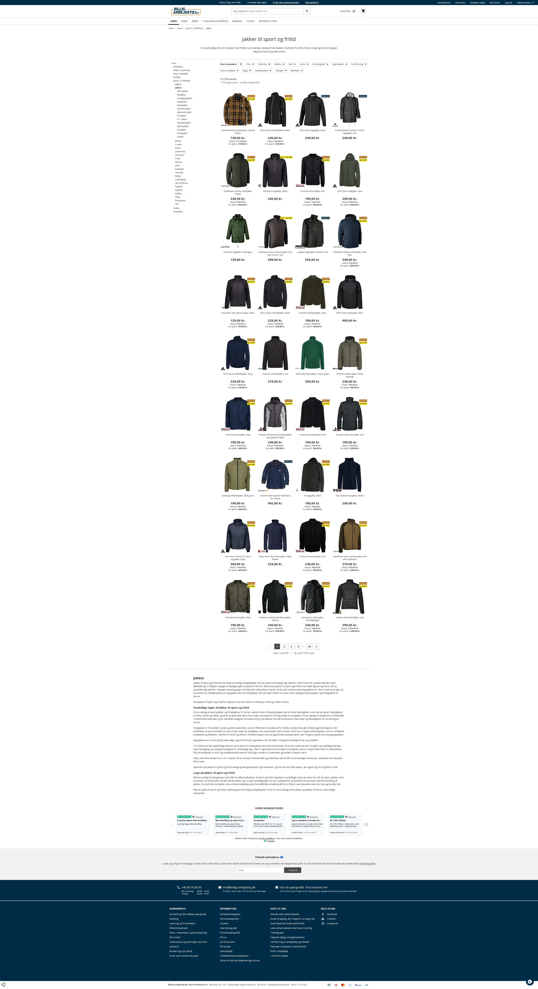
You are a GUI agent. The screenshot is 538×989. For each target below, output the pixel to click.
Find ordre (460, 2)
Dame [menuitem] (184, 21)
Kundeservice (444, 2)
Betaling (174, 918)
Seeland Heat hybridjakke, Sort (350, 617)
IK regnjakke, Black (312, 495)
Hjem (171, 28)
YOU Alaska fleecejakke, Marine (349, 495)
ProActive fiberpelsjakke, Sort (312, 434)
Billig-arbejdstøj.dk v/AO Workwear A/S (188, 984)
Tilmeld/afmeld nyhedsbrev (234, 955)
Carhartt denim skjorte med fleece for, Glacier (275, 497)
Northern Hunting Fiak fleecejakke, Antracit (275, 619)
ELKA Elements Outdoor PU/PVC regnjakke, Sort (350, 131)
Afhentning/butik (179, 928)
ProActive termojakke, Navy (238, 434)
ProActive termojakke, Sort (312, 191)
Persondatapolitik (229, 918)
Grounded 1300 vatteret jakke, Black (237, 313)
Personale (225, 946)
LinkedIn (331, 918)
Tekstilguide (276, 932)
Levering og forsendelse (182, 923)
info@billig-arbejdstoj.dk (239, 887)
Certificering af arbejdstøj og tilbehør (289, 941)
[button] (530, 981)
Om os (223, 937)
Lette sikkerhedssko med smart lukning (291, 928)
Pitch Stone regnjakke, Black (312, 130)
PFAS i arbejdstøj (279, 951)
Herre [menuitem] (173, 21)
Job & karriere (227, 941)
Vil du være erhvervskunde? (184, 955)
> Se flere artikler (279, 955)
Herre (179, 28)
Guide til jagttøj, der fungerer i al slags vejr (292, 918)
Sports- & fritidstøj (194, 28)
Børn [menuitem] (195, 21)
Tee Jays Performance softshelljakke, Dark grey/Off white (275, 436)
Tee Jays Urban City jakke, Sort (350, 434)
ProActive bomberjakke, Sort (313, 556)
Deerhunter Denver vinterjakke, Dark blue (350, 253)
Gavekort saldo (477, 2)
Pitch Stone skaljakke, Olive (349, 191)
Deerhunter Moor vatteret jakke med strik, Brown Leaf (275, 253)
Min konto (495, 2)
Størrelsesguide (228, 928)
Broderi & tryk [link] (268, 21)
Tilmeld (292, 870)
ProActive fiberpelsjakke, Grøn (312, 313)
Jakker (209, 28)
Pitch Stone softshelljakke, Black (275, 130)
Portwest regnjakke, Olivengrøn (238, 252)
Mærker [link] (237, 21)
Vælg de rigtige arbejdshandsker (287, 937)
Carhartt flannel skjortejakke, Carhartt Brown (238, 131)
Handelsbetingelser (230, 914)
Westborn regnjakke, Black (275, 191)
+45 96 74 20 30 (191, 887)
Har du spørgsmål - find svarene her (304, 887)
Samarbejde (226, 951)
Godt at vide (278, 908)
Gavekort (174, 946)
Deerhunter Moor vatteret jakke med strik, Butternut (350, 558)
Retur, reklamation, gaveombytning (188, 932)
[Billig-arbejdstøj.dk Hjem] (186, 11)
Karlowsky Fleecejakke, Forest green (312, 374)
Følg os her (328, 908)
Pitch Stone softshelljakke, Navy (237, 374)
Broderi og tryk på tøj (181, 951)
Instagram (332, 923)
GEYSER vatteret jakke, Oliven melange (349, 375)
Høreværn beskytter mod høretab (288, 946)
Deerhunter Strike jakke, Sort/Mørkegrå (313, 619)
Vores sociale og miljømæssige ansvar (240, 960)
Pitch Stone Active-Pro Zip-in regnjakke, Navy (238, 558)
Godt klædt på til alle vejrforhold (287, 923)
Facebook (331, 914)
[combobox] (270, 11)
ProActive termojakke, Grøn (238, 617)
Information (228, 908)
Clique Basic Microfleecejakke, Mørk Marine (275, 558)
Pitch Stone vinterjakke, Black (349, 313)
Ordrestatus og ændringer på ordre (188, 941)
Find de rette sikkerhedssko (284, 914)
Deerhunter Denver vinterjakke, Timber (238, 192)
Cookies (224, 923)
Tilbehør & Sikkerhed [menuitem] (215, 21)
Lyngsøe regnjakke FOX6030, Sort (312, 252)
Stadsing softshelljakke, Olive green (238, 495)
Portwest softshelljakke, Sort (275, 374)
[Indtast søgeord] (306, 11)
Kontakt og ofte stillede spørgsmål (188, 914)
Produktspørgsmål (230, 932)
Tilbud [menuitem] (250, 21)
